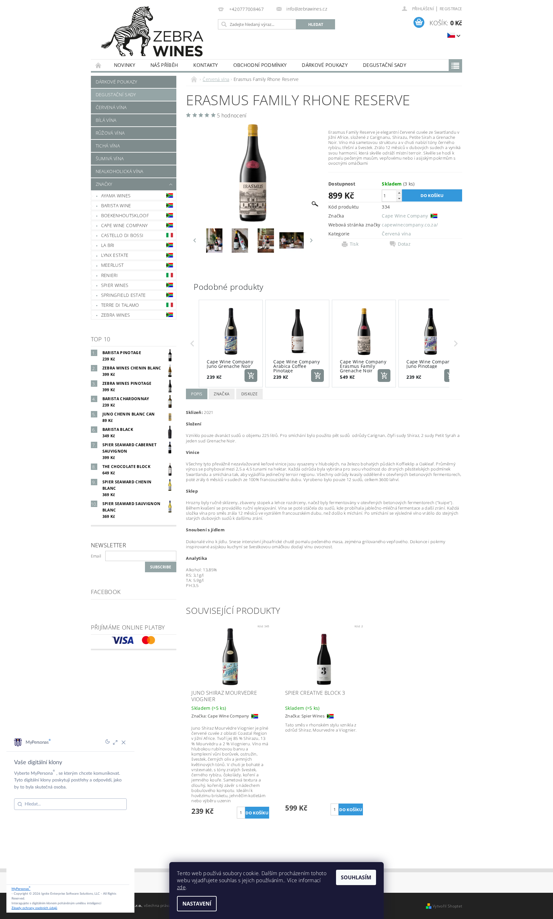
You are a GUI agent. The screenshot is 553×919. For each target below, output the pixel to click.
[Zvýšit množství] (399, 193)
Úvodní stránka (98, 65)
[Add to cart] (250, 375)
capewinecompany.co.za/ (410, 225)
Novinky (124, 65)
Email (96, 556)
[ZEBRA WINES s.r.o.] (153, 32)
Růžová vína (110, 133)
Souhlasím (356, 877)
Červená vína (111, 107)
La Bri (108, 245)
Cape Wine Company (124, 225)
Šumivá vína (110, 158)
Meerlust (112, 265)
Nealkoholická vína (119, 171)
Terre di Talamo (120, 305)
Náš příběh (164, 65)
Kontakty (205, 65)
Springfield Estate (123, 295)
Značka (221, 394)
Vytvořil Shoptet (447, 906)
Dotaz (404, 244)
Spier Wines (115, 285)
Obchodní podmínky (259, 65)
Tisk (354, 244)
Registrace (451, 9)
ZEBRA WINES (115, 315)
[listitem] (231, 343)
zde (181, 887)
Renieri (109, 275)
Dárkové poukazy (325, 65)
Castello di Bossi (122, 235)
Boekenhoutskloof (125, 215)
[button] (192, 343)
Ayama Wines (116, 196)
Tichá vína (108, 146)
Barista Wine (116, 205)
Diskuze (249, 394)
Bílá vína (106, 120)
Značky (104, 184)
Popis (196, 394)
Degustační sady (384, 65)
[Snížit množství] (399, 198)
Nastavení (196, 903)
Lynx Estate (115, 255)
